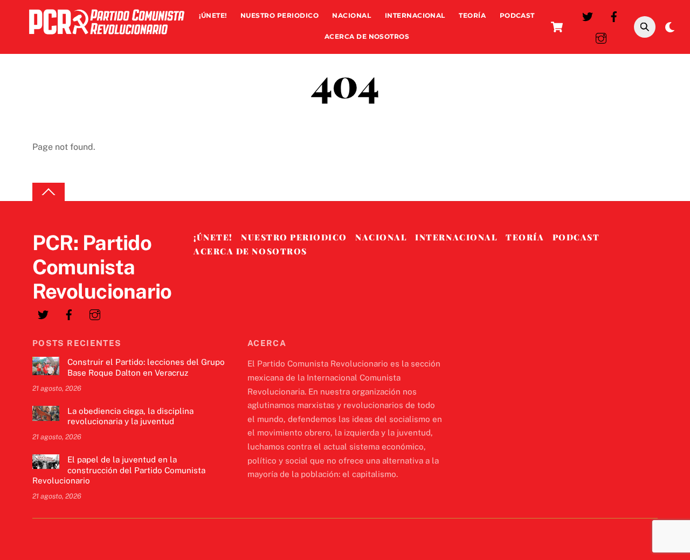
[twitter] (587, 15)
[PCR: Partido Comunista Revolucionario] (107, 37)
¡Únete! (212, 15)
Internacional (415, 15)
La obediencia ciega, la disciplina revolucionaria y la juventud (130, 416)
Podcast (517, 15)
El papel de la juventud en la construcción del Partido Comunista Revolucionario (118, 470)
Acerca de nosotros (367, 36)
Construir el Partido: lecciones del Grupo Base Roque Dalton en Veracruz (146, 367)
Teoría (472, 15)
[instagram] (601, 37)
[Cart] (557, 27)
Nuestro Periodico (279, 15)
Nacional (351, 15)
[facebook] (614, 15)
